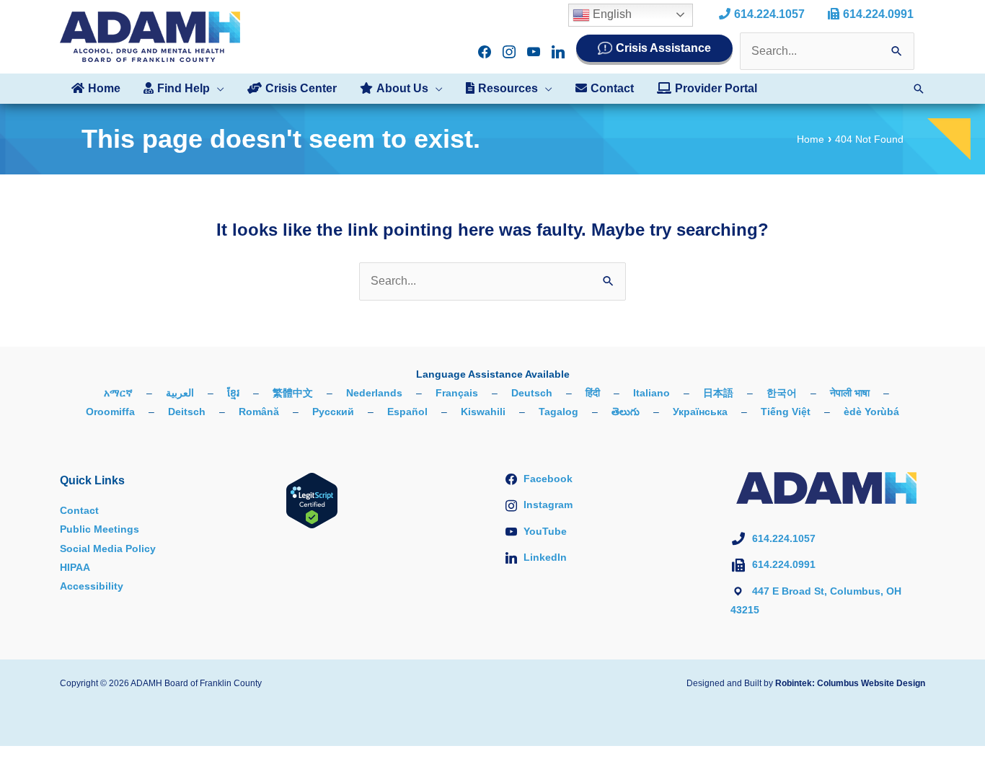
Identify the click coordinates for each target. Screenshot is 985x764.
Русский (333, 411)
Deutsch (531, 393)
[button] (217, 89)
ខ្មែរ (233, 393)
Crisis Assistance (663, 48)
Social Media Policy (108, 548)
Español (407, 411)
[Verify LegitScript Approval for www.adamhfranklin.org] (312, 499)
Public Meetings (99, 529)
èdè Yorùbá (871, 411)
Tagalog (558, 411)
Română (259, 411)
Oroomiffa (110, 411)
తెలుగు (625, 411)
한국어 (782, 393)
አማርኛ (118, 393)
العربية (180, 393)
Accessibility (91, 586)
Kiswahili (483, 411)
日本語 (718, 393)
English (611, 14)
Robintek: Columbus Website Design (850, 683)
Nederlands (374, 393)
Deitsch (187, 411)
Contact (79, 510)
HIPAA (75, 567)
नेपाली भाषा (850, 393)
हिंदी (593, 393)
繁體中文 (293, 393)
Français (457, 393)
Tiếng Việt (785, 411)
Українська (700, 411)
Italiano (651, 393)
